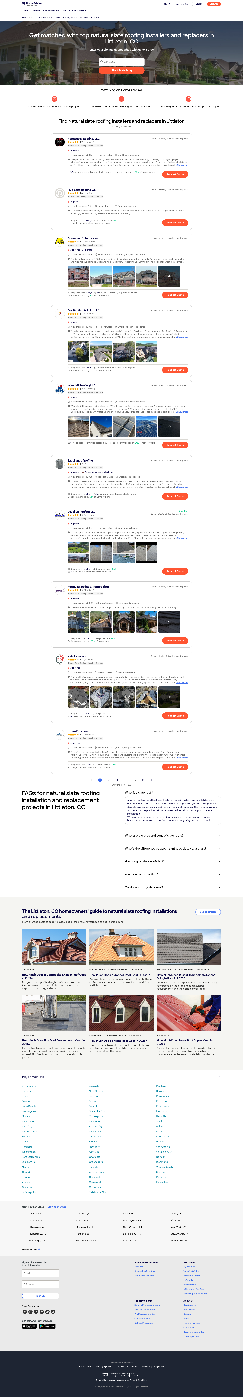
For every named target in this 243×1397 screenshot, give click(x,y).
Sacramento (29, 1121)
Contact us (188, 1327)
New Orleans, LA (132, 1227)
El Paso (160, 1131)
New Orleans (96, 1091)
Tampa (26, 1177)
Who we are (189, 1309)
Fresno (26, 1101)
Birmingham (29, 1086)
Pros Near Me (189, 1285)
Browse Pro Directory (144, 1271)
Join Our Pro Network (144, 1309)
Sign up (40, 1295)
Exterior (36, 10)
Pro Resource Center (144, 1314)
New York (94, 1146)
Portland (161, 1086)
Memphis (161, 1111)
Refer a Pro (188, 1280)
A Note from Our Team (194, 1289)
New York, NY (178, 1227)
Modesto (27, 1116)
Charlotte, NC (84, 1213)
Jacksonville (29, 1161)
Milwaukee (162, 1182)
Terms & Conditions (138, 1380)
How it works (189, 1305)
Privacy (105, 1375)
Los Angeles (29, 1111)
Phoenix (26, 1091)
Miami (25, 1167)
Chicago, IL (129, 1213)
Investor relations (191, 1323)
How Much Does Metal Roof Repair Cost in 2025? (185, 1042)
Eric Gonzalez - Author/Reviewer (175, 970)
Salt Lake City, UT (133, 1233)
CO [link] (32, 17)
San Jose (27, 1136)
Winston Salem (97, 1172)
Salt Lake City (164, 1151)
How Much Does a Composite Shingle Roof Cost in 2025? (54, 976)
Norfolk (160, 1156)
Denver (26, 1141)
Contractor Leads (143, 1318)
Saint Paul (94, 1121)
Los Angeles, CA (132, 1220)
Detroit (93, 1106)
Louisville (94, 1086)
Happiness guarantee (193, 1332)
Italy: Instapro (122, 1366)
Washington (29, 1151)
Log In (198, 3)
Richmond (162, 1161)
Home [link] (25, 17)
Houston (161, 1141)
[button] (78, 276)
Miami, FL (175, 1220)
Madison (161, 1177)
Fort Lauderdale (31, 1156)
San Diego (28, 1126)
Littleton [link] (42, 17)
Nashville (161, 1116)
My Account (189, 1267)
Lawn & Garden (51, 10)
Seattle (160, 1172)
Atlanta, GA (35, 1213)
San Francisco (30, 1131)
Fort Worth (162, 1136)
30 (143, 780)
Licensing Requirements (195, 1294)
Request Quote (175, 174)
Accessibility (135, 1375)
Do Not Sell (124, 1375)
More (63, 10)
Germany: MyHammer (104, 1366)
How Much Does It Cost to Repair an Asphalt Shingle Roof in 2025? (186, 976)
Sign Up (214, 3)
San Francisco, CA (86, 1240)
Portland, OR (83, 1233)
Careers (187, 1314)
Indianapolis (29, 1192)
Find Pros (138, 1267)
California (114, 1375)
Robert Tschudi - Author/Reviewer (108, 970)
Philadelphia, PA (38, 1233)
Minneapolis (96, 1116)
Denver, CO (35, 1220)
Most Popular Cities (33, 1206)
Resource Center (191, 1276)
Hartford (27, 1146)
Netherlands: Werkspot (140, 1366)
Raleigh (93, 1167)
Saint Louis (95, 1131)
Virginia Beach (164, 1167)
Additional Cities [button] (30, 1249)
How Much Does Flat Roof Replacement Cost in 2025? (53, 1042)
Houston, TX (83, 1220)
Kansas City (95, 1126)
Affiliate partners (191, 1336)
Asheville (94, 1151)
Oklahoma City (97, 1192)
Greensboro (96, 1161)
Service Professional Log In (147, 1305)
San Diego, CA (37, 1240)
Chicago (27, 1187)
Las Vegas (95, 1136)
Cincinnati (95, 1177)
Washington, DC (179, 1240)
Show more (182, 165)
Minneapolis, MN (85, 1227)
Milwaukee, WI (37, 1227)
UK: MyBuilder (158, 1366)
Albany (93, 1141)
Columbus (95, 1187)
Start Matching (121, 70)
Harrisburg (162, 1091)
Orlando (26, 1172)
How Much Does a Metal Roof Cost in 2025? (118, 1040)
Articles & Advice (77, 10)
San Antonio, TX (179, 1233)
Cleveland (95, 1182)
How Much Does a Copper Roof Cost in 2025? (119, 975)
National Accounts (143, 1323)
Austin (159, 1121)
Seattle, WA (130, 1240)
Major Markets (33, 1077)
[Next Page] (152, 780)
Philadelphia (163, 1096)
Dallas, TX (175, 1213)
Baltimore (94, 1096)
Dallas (159, 1126)
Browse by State (57, 1206)
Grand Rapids (97, 1111)
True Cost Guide (191, 1271)
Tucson (26, 1096)
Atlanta (26, 1182)
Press (186, 1318)
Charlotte (94, 1156)
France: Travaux (85, 1366)
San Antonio (163, 1146)
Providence (162, 1106)
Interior (26, 10)
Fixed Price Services (144, 1276)
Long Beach (29, 1106)
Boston (93, 1101)
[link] (121, 142)
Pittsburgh (162, 1101)
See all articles (208, 911)
